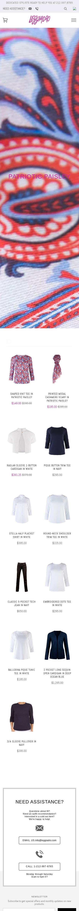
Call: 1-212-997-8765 (39, 866)
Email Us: (39, 840)
